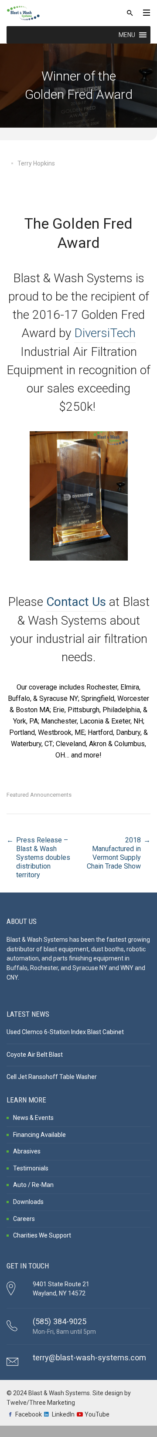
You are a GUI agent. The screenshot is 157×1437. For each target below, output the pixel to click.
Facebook (28, 1414)
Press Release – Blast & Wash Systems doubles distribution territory (43, 857)
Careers (24, 1218)
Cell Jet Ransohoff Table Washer (52, 1076)
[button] (127, 35)
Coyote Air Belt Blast (35, 1054)
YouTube (97, 1414)
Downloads (28, 1201)
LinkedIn (63, 1414)
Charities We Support (42, 1235)
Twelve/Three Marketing (41, 1402)
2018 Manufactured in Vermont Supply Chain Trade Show (114, 853)
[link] (105, 333)
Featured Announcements (39, 794)
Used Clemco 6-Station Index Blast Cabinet (65, 1031)
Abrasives (27, 1151)
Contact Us (76, 602)
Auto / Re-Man (33, 1184)
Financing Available (39, 1134)
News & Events (33, 1117)
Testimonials (30, 1168)
